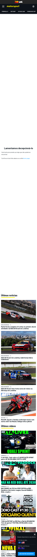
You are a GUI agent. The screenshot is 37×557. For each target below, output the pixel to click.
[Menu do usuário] (33, 6)
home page (26, 158)
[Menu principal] (3, 6)
